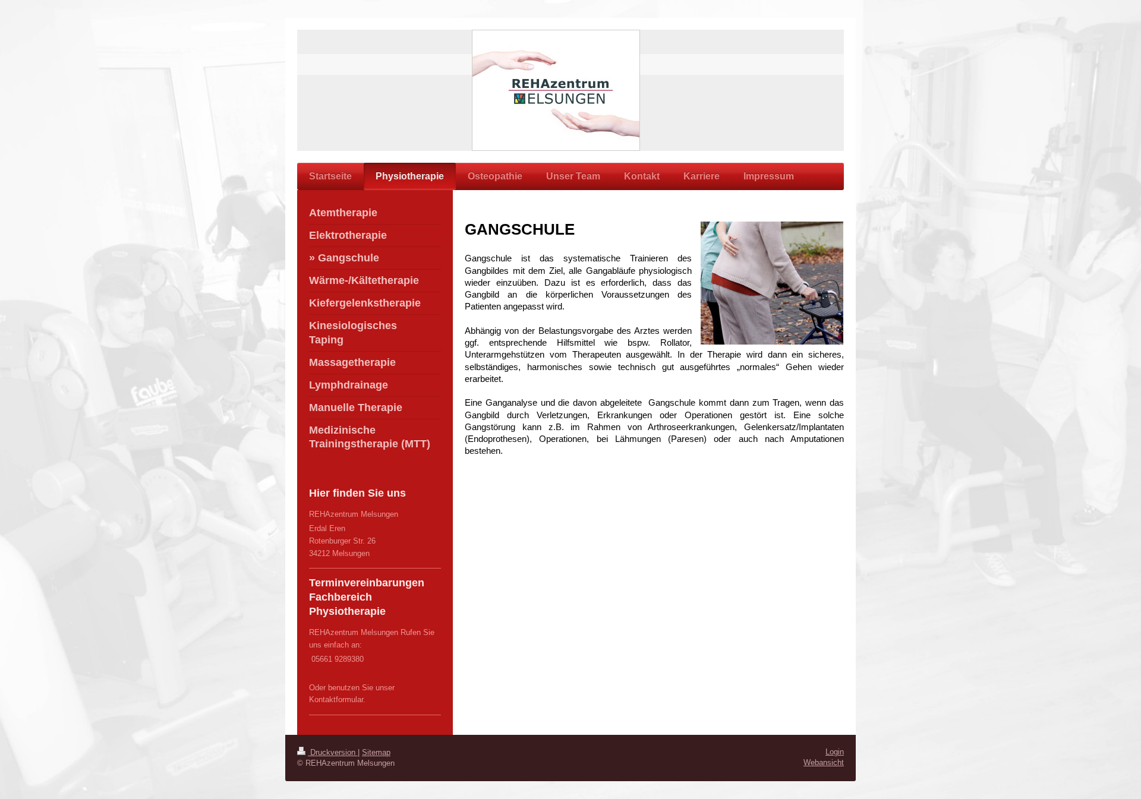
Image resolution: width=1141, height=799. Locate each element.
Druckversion (333, 752)
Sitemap (376, 752)
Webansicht (823, 762)
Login (834, 751)
